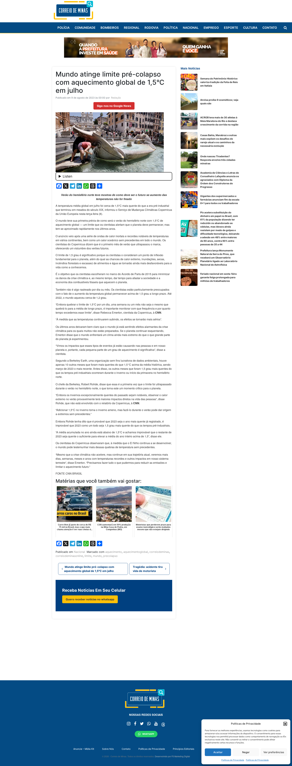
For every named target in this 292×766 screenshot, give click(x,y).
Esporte (231, 27)
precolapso (110, 556)
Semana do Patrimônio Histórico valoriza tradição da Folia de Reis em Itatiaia (219, 82)
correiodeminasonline (69, 556)
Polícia (63, 27)
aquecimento (113, 551)
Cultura (250, 27)
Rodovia (151, 27)
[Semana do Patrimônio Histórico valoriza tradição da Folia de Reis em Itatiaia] (189, 82)
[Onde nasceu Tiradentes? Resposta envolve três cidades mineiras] (189, 159)
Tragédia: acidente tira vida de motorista (148, 569)
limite (87, 556)
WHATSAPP (148, 734)
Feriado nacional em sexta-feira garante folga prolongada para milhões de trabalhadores (218, 277)
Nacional (191, 27)
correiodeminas (159, 551)
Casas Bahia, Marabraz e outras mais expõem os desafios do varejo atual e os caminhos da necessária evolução (218, 140)
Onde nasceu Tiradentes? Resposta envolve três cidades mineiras (217, 160)
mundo (97, 556)
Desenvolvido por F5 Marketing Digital (172, 756)
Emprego (211, 27)
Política (171, 27)
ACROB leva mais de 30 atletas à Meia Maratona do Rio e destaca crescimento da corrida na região (219, 121)
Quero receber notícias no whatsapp (90, 599)
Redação (116, 97)
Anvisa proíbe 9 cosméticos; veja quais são (219, 101)
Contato (269, 27)
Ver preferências (273, 752)
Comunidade (85, 27)
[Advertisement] (178, 9)
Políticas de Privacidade (232, 760)
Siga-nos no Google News (114, 106)
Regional (131, 27)
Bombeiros (110, 27)
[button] (285, 723)
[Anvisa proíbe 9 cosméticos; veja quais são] (189, 101)
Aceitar (218, 752)
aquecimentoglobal (135, 551)
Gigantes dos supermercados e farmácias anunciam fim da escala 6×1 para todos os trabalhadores (219, 200)
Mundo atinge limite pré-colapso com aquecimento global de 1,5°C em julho (89, 569)
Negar (246, 752)
